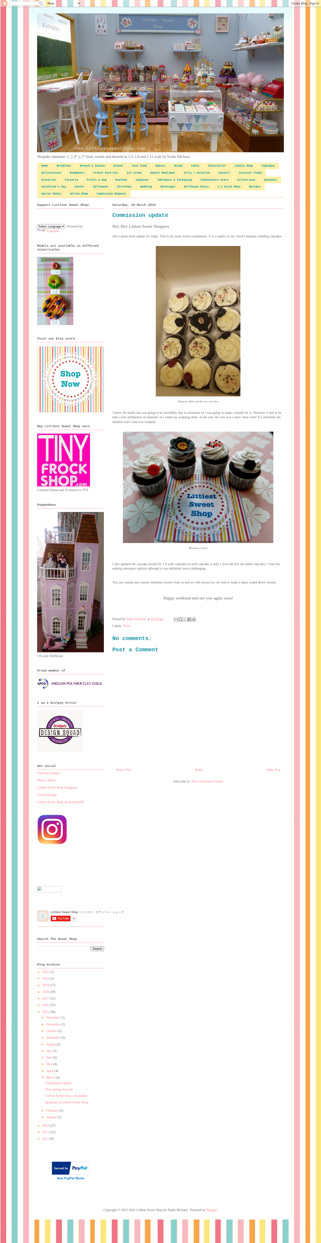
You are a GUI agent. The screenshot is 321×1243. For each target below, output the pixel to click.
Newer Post (123, 770)
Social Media (51, 193)
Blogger (212, 1210)
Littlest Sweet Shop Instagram (57, 787)
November (53, 1024)
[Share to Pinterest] (194, 619)
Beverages (167, 186)
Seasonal (270, 180)
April (50, 1071)
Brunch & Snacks (92, 166)
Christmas (124, 186)
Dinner (118, 166)
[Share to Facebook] (189, 619)
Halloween (100, 186)
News (126, 626)
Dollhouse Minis (196, 186)
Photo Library (46, 780)
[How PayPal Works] (70, 1173)
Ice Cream (134, 173)
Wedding (146, 186)
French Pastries (105, 173)
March (51, 1077)
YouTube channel (48, 773)
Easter (80, 186)
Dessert (224, 173)
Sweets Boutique (162, 173)
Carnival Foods (250, 173)
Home (44, 166)
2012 (46, 1139)
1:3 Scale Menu (228, 186)
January (51, 1117)
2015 (46, 1012)
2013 (46, 1132)
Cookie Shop (244, 166)
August (51, 1044)
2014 (46, 1125)
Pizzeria (71, 180)
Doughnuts (77, 173)
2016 (46, 1005)
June (49, 1057)
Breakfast (64, 166)
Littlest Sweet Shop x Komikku (66, 1096)
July (49, 1051)
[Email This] (176, 619)
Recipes (255, 186)
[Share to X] (185, 619)
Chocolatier (217, 166)
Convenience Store (214, 180)
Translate (53, 231)
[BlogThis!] (180, 619)
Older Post (273, 770)
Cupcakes (268, 166)
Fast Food (139, 166)
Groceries (48, 180)
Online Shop (79, 193)
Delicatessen (51, 173)
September (53, 1037)
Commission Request (111, 193)
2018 (46, 992)
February (52, 1110)
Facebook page (47, 795)
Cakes (195, 166)
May (49, 1064)
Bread (178, 166)
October (52, 1031)
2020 (46, 978)
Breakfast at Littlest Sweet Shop (66, 1102)
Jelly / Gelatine (197, 173)
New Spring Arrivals (59, 1089)
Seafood (121, 180)
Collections (246, 180)
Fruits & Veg (96, 180)
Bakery (160, 166)
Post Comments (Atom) (207, 781)
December (53, 1017)
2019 (46, 985)
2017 (46, 998)
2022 (46, 972)
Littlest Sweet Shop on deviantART (60, 802)
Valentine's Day (53, 186)
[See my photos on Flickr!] (49, 891)
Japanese (142, 180)
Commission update (58, 1083)
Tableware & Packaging (174, 180)
